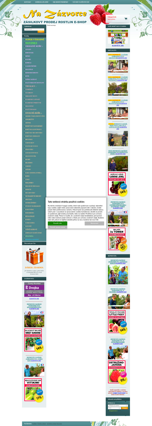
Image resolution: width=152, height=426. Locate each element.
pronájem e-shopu (51, 423)
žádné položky (111, 19)
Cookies (34, 423)
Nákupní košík (112, 17)
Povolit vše (57, 223)
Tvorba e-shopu (41, 423)
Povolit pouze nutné (57, 227)
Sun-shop (59, 423)
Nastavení (94, 223)
